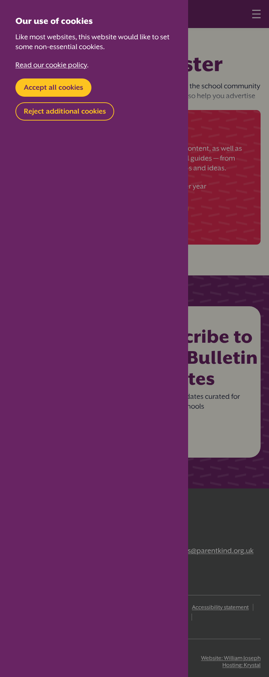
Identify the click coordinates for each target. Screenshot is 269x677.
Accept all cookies (53, 87)
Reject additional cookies (65, 111)
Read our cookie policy (51, 65)
